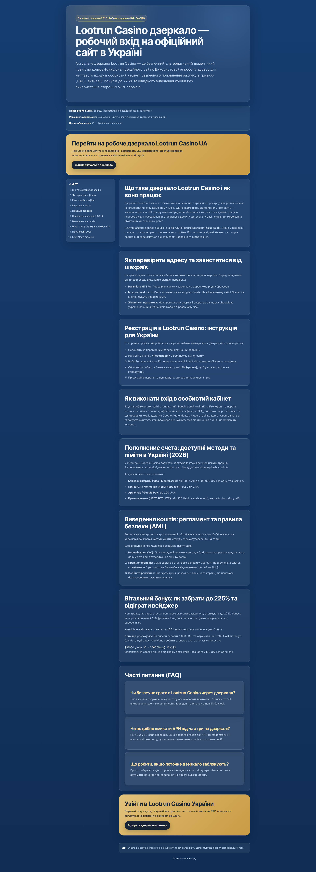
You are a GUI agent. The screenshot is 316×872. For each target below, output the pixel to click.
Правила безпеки (82, 210)
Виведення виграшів (83, 221)
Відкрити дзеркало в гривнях (147, 825)
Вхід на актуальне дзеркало (94, 165)
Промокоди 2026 (82, 231)
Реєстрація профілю (83, 200)
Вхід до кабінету (81, 205)
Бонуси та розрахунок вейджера (91, 226)
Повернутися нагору (184, 858)
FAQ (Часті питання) (83, 236)
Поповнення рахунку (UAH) (87, 216)
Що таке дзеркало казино (86, 189)
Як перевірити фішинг (84, 195)
